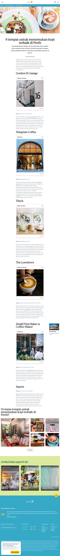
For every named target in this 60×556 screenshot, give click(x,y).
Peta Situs (43, 526)
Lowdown (27, 309)
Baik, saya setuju (15, 552)
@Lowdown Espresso (21, 267)
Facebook (25, 526)
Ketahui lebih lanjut (10, 545)
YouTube (25, 529)
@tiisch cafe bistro (21, 205)
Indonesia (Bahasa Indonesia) (8, 527)
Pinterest (34, 529)
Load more (30, 449)
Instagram (34, 526)
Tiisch (30, 246)
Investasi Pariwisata (53, 530)
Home (2, 5)
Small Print (30, 370)
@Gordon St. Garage (21, 78)
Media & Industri (54, 526)
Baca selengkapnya (11, 516)
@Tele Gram (20, 137)
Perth (18, 59)
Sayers (17, 394)
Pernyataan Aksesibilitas (44, 530)
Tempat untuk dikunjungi (9, 5)
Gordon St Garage (32, 116)
